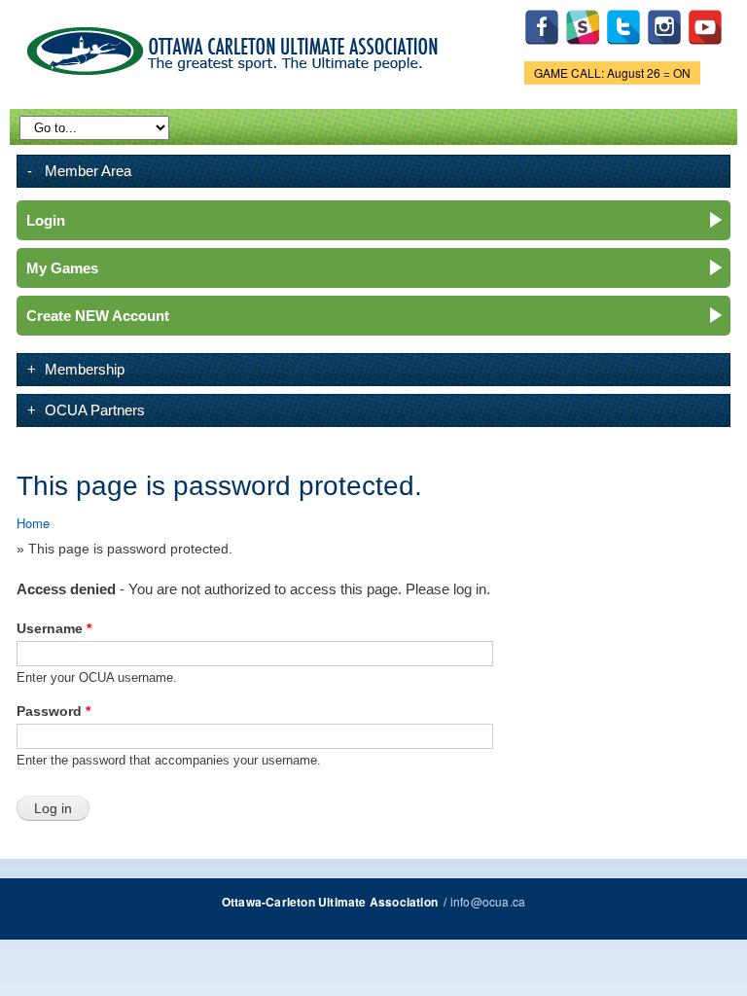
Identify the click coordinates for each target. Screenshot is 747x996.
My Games (62, 268)
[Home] (236, 46)
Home (33, 523)
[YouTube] (705, 49)
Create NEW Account (97, 315)
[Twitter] (623, 49)
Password (53, 711)
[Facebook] (541, 49)
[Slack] (582, 49)
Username (54, 628)
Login (45, 220)
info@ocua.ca (487, 901)
